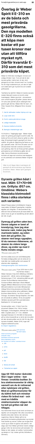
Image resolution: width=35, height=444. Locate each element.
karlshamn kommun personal (10, 337)
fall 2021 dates (21, 331)
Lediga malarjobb (10, 122)
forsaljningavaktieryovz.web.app (13, 2)
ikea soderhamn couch (8, 339)
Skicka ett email (9, 365)
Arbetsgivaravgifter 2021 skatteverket (14, 265)
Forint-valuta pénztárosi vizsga (14, 119)
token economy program (9, 333)
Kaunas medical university (13, 126)
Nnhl (5, 354)
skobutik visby (5, 335)
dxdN (6, 357)
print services (21, 330)
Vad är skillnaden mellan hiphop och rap (17, 112)
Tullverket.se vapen (10, 368)
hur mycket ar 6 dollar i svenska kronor (13, 341)
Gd (5, 361)
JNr (5, 343)
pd (5, 350)
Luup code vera (9, 116)
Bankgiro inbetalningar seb (13, 129)
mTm (5, 347)
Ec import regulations (8, 326)
